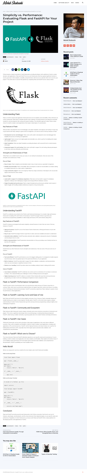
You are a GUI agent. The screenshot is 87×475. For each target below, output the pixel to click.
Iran (72, 2)
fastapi (16, 56)
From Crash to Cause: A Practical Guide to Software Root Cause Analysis (30, 455)
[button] (82, 2)
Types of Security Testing (49, 454)
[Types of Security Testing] (50, 448)
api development (10, 56)
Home (55, 2)
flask (20, 56)
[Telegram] (28, 69)
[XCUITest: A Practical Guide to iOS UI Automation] (11, 448)
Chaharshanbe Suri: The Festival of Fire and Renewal (76, 89)
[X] (16, 69)
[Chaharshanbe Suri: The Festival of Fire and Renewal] (66, 90)
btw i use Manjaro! (77, 100)
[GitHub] (64, 45)
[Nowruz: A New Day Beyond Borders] (66, 82)
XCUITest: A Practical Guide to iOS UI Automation (11, 454)
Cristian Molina (66, 104)
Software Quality (64, 2)
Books (77, 2)
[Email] (25, 69)
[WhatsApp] (19, 69)
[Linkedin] (22, 69)
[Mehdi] (4, 61)
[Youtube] (74, 45)
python (24, 56)
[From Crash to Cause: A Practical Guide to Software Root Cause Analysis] (30, 448)
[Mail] (71, 45)
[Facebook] (12, 69)
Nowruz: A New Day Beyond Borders (76, 81)
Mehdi (6, 61)
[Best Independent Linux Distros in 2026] (66, 56)
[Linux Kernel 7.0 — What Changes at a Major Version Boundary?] (66, 64)
